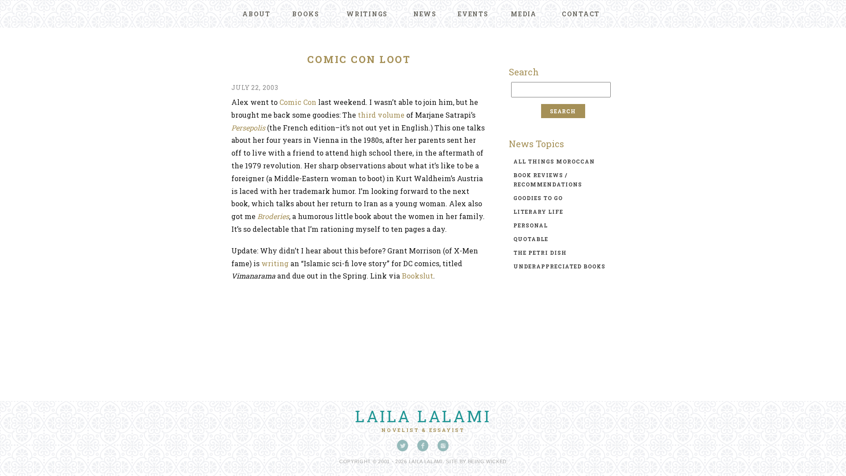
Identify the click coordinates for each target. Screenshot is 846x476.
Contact (581, 14)
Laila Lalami (423, 416)
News (425, 14)
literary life (538, 211)
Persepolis (248, 127)
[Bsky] (402, 445)
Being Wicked (487, 461)
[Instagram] (443, 445)
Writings (367, 14)
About (256, 14)
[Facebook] (423, 445)
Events (473, 14)
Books (305, 14)
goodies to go (538, 197)
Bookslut (417, 275)
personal (530, 225)
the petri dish (540, 252)
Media (524, 14)
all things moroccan (554, 161)
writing (275, 263)
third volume (381, 114)
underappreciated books (559, 266)
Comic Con (297, 102)
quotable (530, 238)
